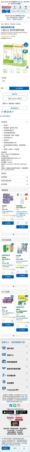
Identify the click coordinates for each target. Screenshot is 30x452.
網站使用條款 (14, 428)
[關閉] (28, 17)
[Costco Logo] (6, 7)
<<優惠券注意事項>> (17, 19)
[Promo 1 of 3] (13, 234)
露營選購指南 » (15, 108)
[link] (5, 112)
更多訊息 (3, 173)
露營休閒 (12, 24)
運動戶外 (7, 24)
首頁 (2, 24)
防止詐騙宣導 (22, 398)
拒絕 (24, 448)
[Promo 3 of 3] (16, 234)
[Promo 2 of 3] (15, 234)
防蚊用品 (18, 24)
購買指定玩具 (18, 2)
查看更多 (15, 448)
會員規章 (19, 432)
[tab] (15, 347)
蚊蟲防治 (17, 103)
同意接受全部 (6, 448)
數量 (2, 88)
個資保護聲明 (12, 432)
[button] (25, 11)
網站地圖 (6, 428)
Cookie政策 (10, 430)
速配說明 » (15, 94)
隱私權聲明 (23, 428)
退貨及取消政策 (11, 434)
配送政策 (20, 434)
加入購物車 (19, 88)
